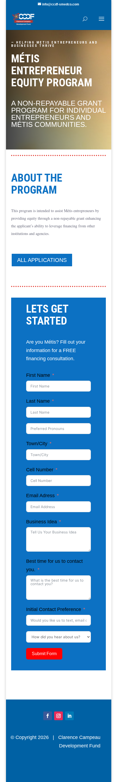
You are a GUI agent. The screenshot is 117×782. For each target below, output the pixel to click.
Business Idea (41, 521)
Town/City (36, 443)
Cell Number (39, 469)
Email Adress (40, 495)
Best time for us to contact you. (54, 565)
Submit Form (44, 653)
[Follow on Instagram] (58, 715)
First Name (38, 375)
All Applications (42, 260)
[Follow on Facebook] (47, 715)
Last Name (38, 401)
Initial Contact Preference (53, 609)
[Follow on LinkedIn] (69, 715)
